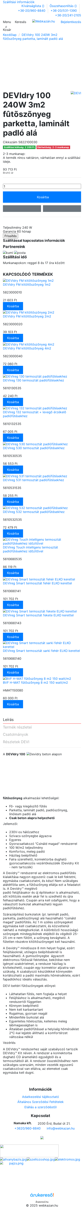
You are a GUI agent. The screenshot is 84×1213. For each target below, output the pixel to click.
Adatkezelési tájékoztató (40, 1097)
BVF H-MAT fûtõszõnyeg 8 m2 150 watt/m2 (35, 682)
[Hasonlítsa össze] (62, 208)
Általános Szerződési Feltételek (40, 1102)
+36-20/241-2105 (68, 15)
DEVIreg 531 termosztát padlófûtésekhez (33, 480)
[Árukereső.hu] (42, 1196)
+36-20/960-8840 (32, 10)
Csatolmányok (15, 734)
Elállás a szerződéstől (40, 1107)
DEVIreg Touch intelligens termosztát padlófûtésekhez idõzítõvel (30, 549)
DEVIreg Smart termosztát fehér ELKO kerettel (37, 583)
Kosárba (43, 197)
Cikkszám (10, 142)
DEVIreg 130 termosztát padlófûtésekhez (33, 380)
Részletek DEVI (16, 742)
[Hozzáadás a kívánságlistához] (22, 208)
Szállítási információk (19, 2)
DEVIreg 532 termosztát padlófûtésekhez (34, 512)
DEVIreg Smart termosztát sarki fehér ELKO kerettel (41, 651)
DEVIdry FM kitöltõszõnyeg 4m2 (27, 348)
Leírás (8, 720)
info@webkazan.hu (61, 1128)
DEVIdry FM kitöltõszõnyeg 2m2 (27, 316)
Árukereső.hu (42, 1202)
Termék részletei (17, 727)
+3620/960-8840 (27, 1128)
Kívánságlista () (33, 6)
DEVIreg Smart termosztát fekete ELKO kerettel (38, 615)
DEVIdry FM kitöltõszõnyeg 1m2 (27, 284)
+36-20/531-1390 (64, 10)
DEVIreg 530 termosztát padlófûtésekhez (34, 448)
